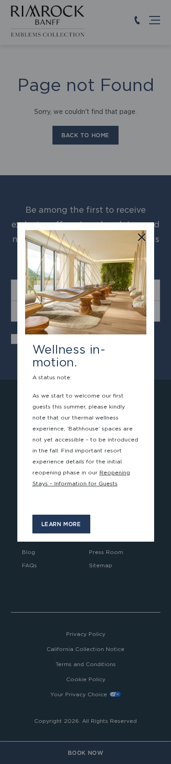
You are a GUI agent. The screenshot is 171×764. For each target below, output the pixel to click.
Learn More (61, 524)
